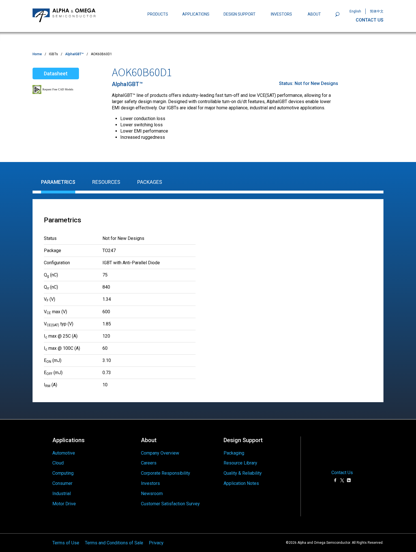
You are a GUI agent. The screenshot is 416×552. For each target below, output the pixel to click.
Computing (63, 473)
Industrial (61, 493)
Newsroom (152, 493)
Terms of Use (65, 542)
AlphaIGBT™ (74, 54)
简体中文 (376, 11)
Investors (150, 483)
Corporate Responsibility (165, 473)
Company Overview (160, 453)
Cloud (58, 463)
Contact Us (342, 472)
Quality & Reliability (243, 473)
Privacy (156, 542)
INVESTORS (281, 14)
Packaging (234, 453)
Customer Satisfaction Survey (170, 503)
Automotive (63, 453)
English (355, 11)
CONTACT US (369, 20)
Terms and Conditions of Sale (114, 542)
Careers (148, 463)
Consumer (62, 483)
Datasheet (56, 73)
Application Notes (241, 483)
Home (37, 54)
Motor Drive (64, 503)
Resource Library (240, 463)
